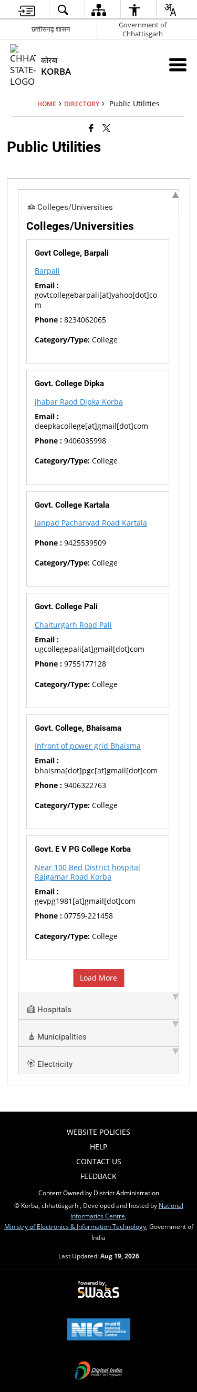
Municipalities (61, 1037)
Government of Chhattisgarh (143, 29)
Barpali (47, 271)
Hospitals (53, 1009)
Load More (98, 978)
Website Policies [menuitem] (98, 1132)
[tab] (98, 203)
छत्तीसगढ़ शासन (51, 29)
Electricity (53, 1064)
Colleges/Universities (74, 207)
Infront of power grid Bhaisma (88, 746)
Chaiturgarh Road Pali (73, 625)
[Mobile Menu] (178, 64)
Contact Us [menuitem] (98, 1161)
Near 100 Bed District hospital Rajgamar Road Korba (87, 872)
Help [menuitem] (98, 1147)
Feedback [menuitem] (98, 1176)
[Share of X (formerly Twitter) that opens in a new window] (106, 128)
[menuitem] (26, 9)
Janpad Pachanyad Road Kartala (91, 523)
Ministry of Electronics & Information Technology (75, 1226)
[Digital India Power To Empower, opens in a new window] (99, 1371)
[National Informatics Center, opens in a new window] (98, 1330)
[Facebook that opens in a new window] (91, 128)
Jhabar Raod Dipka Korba (79, 402)
